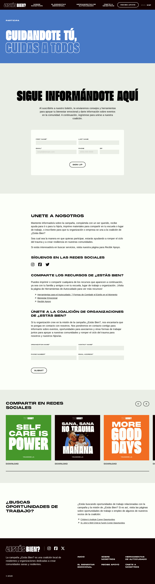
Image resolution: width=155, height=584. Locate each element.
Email (39, 148)
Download (12, 464)
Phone (81, 148)
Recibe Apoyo (110, 565)
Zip (101, 148)
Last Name (83, 139)
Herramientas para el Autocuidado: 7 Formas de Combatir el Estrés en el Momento (77, 294)
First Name (41, 139)
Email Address (85, 354)
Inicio (81, 557)
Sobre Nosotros (108, 558)
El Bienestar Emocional (86, 566)
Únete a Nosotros (132, 566)
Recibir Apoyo (112, 247)
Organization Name (40, 344)
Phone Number (38, 354)
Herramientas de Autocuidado (136, 558)
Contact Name (85, 344)
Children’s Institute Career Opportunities (98, 519)
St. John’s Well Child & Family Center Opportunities (103, 523)
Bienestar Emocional (47, 298)
